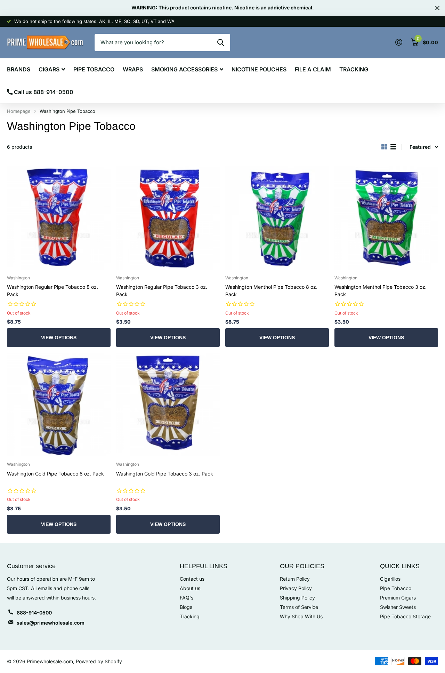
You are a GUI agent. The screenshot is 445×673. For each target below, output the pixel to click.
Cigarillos (390, 579)
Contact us (192, 579)
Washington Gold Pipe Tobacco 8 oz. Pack (55, 474)
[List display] (393, 147)
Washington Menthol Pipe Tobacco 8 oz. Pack (271, 290)
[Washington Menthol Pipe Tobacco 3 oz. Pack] (386, 218)
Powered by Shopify (99, 661)
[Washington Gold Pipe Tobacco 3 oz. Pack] (168, 404)
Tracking (353, 69)
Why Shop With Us (301, 616)
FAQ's (186, 598)
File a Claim (313, 69)
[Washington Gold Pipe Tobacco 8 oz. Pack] (59, 404)
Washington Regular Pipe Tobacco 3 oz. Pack (161, 290)
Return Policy (295, 579)
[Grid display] (384, 147)
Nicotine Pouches (259, 69)
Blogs (186, 607)
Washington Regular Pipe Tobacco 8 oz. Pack (52, 290)
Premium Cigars (398, 598)
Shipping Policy (297, 598)
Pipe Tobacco (93, 69)
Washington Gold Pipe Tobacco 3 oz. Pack (164, 474)
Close (437, 8)
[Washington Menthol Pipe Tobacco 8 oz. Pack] (277, 218)
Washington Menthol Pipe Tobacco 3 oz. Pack (380, 290)
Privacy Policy (296, 588)
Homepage (19, 111)
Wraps (133, 69)
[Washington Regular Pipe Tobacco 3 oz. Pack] (168, 218)
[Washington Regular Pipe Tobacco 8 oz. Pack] (59, 218)
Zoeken (220, 42)
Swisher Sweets (398, 607)
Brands (18, 69)
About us (190, 588)
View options (58, 337)
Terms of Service (299, 607)
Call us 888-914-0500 (43, 91)
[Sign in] (398, 42)
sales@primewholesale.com (50, 623)
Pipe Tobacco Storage (405, 616)
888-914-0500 (34, 613)
